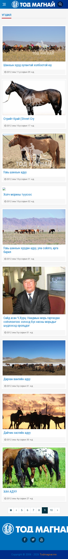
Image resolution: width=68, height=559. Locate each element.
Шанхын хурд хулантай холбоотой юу (27, 65)
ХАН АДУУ (10, 491)
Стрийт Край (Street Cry (18, 119)
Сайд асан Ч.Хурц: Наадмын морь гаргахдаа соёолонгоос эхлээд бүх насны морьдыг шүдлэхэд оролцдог (31, 321)
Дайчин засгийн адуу (17, 432)
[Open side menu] (4, 4)
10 (51, 510)
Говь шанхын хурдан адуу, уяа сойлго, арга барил (30, 250)
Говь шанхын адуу (15, 172)
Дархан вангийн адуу (17, 379)
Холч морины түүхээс (17, 194)
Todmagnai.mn (48, 554)
